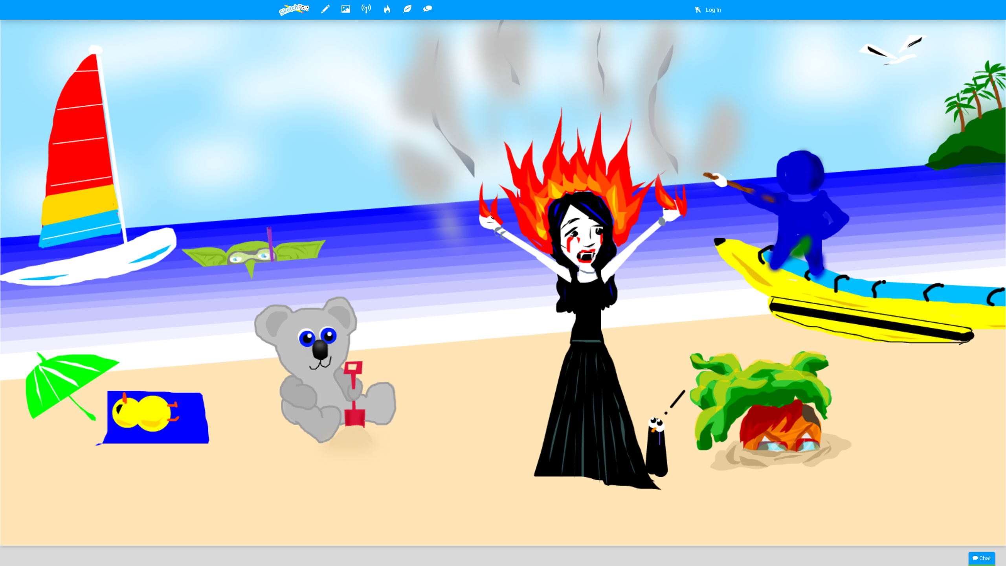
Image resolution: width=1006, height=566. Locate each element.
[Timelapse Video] (717, 38)
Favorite (342, 531)
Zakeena (314, 515)
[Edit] (675, 38)
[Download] (696, 38)
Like (294, 531)
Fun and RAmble (429, 515)
